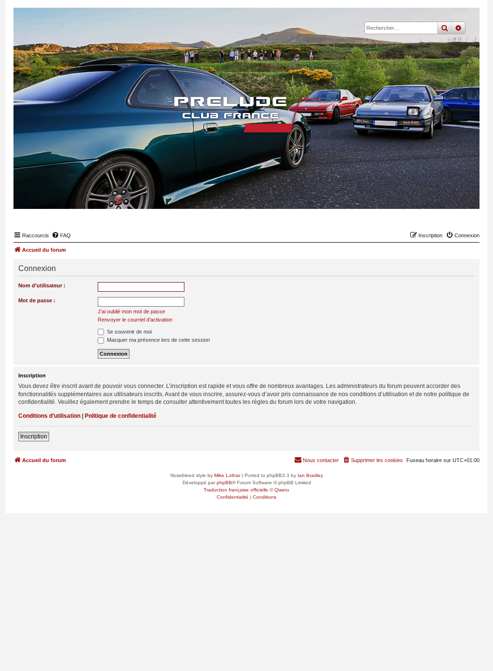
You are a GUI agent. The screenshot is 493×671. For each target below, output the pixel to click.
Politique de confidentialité (120, 416)
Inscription (33, 436)
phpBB (224, 482)
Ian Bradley (310, 475)
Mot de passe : (36, 300)
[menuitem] (61, 235)
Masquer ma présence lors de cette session (157, 340)
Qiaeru (281, 489)
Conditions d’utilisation (49, 416)
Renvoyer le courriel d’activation (135, 320)
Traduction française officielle (236, 489)
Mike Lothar (227, 475)
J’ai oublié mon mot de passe (131, 311)
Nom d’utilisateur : (41, 285)
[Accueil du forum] (246, 114)
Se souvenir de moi (128, 332)
